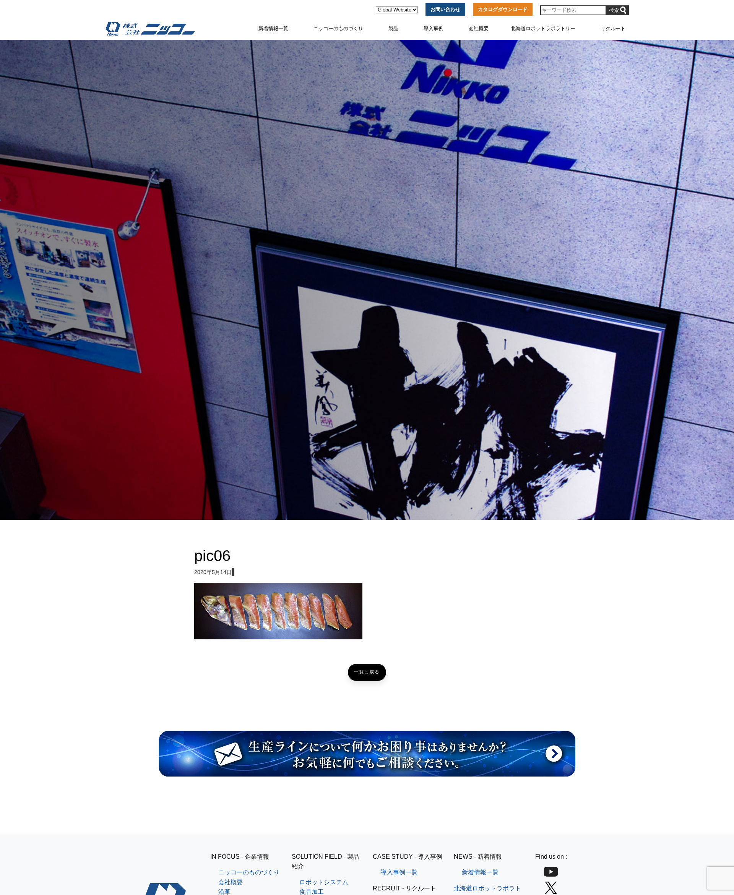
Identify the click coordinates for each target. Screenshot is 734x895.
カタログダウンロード (503, 9)
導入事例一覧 (399, 872)
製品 (393, 28)
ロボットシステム (323, 882)
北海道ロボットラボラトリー (543, 28)
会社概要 (479, 28)
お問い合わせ (445, 9)
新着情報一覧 (273, 28)
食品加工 (311, 892)
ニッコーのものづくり (338, 28)
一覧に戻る (367, 672)
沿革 (224, 892)
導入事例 (433, 28)
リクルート (613, 28)
